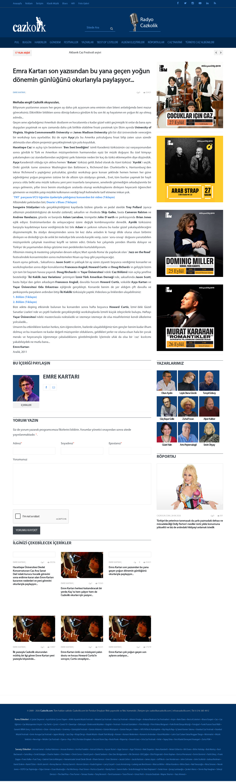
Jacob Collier (124, 760)
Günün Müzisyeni (110, 730)
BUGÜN (26, 42)
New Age (37, 740)
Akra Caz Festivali (120, 720)
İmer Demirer (112, 760)
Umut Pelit (139, 775)
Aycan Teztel (110, 750)
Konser (118, 735)
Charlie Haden (53, 755)
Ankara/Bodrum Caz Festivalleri (156, 720)
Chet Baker (65, 755)
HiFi (73, 3)
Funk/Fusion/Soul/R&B (210, 725)
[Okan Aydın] (166, 380)
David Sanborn (101, 755)
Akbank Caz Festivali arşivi (52, 52)
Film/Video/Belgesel (159, 725)
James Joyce (150, 760)
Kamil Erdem (19, 765)
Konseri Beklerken (130, 735)
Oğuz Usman (44, 770)
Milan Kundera (172, 765)
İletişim (39, 3)
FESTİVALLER (71, 42)
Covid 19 (63, 725)
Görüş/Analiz (55, 730)
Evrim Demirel (199, 755)
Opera (63, 740)
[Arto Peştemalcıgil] (187, 432)
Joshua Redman (213, 760)
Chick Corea (77, 755)
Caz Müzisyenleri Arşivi (32, 725)
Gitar (46, 730)
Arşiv (173, 720)
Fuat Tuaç (37, 760)
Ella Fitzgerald (156, 755)
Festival (116, 725)
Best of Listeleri (193, 720)
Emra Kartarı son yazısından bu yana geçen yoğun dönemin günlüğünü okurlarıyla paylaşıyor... (129, 570)
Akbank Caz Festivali (103, 720)
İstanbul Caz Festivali (205, 730)
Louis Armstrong (123, 765)
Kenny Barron (55, 765)
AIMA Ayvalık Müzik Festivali (81, 720)
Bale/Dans (181, 720)
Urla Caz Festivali (148, 740)
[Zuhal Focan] (187, 406)
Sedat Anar (162, 770)
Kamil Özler (31, 765)
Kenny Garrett (69, 765)
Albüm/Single (135, 720)
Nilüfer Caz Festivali (50, 740)
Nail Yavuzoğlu (197, 765)
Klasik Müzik (53, 3)
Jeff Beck (160, 760)
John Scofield (199, 760)
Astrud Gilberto (96, 750)
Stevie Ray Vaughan (206, 770)
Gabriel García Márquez (53, 760)
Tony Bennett (100, 775)
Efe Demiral (134, 755)
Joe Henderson (172, 760)
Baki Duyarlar (148, 750)
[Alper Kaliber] (208, 406)
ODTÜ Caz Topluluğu (28, 770)
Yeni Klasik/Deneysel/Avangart (187, 740)
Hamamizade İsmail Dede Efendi (77, 760)
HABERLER (40, 42)
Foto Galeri (83, 3)
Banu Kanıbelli (162, 750)
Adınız (17, 443)
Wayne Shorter (167, 775)
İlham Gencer (98, 760)
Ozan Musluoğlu (58, 770)
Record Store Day (100, 740)
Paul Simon (84, 770)
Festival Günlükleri (129, 725)
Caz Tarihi (48, 725)
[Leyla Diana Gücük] (187, 380)
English (109, 725)
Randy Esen (110, 770)
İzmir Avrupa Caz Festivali (41, 735)
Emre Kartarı (19, 93)
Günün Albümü (95, 730)
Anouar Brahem (67, 750)
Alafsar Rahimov (52, 750)
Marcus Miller (158, 765)
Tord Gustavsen (114, 775)
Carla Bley (28, 755)
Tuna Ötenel (127, 775)
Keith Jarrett (43, 765)
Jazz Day (69, 735)
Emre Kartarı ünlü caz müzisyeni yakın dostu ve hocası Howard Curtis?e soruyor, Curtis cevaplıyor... (81, 655)
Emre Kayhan (169, 755)
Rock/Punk (113, 740)
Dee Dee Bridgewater (118, 755)
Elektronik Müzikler (95, 725)
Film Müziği (144, 725)
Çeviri (55, 725)
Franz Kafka (26, 760)
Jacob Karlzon (137, 760)
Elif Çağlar (144, 755)
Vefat (159, 740)
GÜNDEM (55, 42)
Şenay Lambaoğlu (176, 770)
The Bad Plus (63, 775)
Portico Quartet (97, 770)
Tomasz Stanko (87, 775)
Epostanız (115, 443)
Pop (69, 740)
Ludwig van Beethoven (141, 765)
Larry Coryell (109, 765)
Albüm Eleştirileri (133, 42)
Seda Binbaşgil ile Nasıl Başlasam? (142, 770)
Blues (65, 3)
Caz (216, 720)
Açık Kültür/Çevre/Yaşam (56, 720)
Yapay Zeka (167, 740)
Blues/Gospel (207, 720)
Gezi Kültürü (37, 730)
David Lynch (88, 755)
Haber (136, 730)
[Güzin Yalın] (166, 432)
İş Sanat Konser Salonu (185, 730)
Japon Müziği (59, 735)
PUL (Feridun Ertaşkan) (82, 740)
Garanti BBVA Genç (22, 730)
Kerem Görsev (83, 765)
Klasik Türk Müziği (106, 735)
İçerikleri (26, 405)
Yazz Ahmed (180, 775)
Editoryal (82, 725)
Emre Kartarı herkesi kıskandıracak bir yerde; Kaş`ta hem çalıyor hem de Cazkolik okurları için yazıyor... (81, 592)
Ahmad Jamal (38, 750)
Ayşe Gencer (122, 750)
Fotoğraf (195, 725)
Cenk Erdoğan (40, 755)
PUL (17, 42)
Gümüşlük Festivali (79, 730)
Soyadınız (67, 443)
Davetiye (73, 725)
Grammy (66, 730)
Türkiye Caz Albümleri (199, 42)
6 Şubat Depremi (37, 720)
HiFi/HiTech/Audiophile (150, 730)
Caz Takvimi (175, 42)
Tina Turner (75, 775)
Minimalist (209, 735)
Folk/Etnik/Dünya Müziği (180, 725)
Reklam (29, 3)
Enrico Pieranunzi (184, 755)
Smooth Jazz (134, 740)
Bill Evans (187, 750)
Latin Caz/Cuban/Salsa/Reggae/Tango (187, 735)
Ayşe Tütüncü (135, 750)
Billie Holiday (198, 750)
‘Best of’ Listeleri (107, 42)
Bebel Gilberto (175, 750)
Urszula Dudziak (152, 775)
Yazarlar (87, 42)
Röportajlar (156, 42)
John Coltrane (186, 760)
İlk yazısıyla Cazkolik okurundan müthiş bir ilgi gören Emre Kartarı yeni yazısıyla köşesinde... (33, 655)
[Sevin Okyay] (208, 432)
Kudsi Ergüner (96, 765)
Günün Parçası (126, 730)
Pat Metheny (72, 770)
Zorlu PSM (206, 740)
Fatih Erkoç (211, 755)
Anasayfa (17, 3)
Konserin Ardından (148, 735)
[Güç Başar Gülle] (166, 406)
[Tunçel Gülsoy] (208, 380)
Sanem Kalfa (122, 770)
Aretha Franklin (81, 750)
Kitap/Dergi (80, 735)
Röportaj (123, 740)
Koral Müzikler (163, 735)
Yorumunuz (20, 459)
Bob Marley (211, 750)
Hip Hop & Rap (168, 730)
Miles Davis (185, 765)
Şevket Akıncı (191, 770)
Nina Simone (210, 765)
